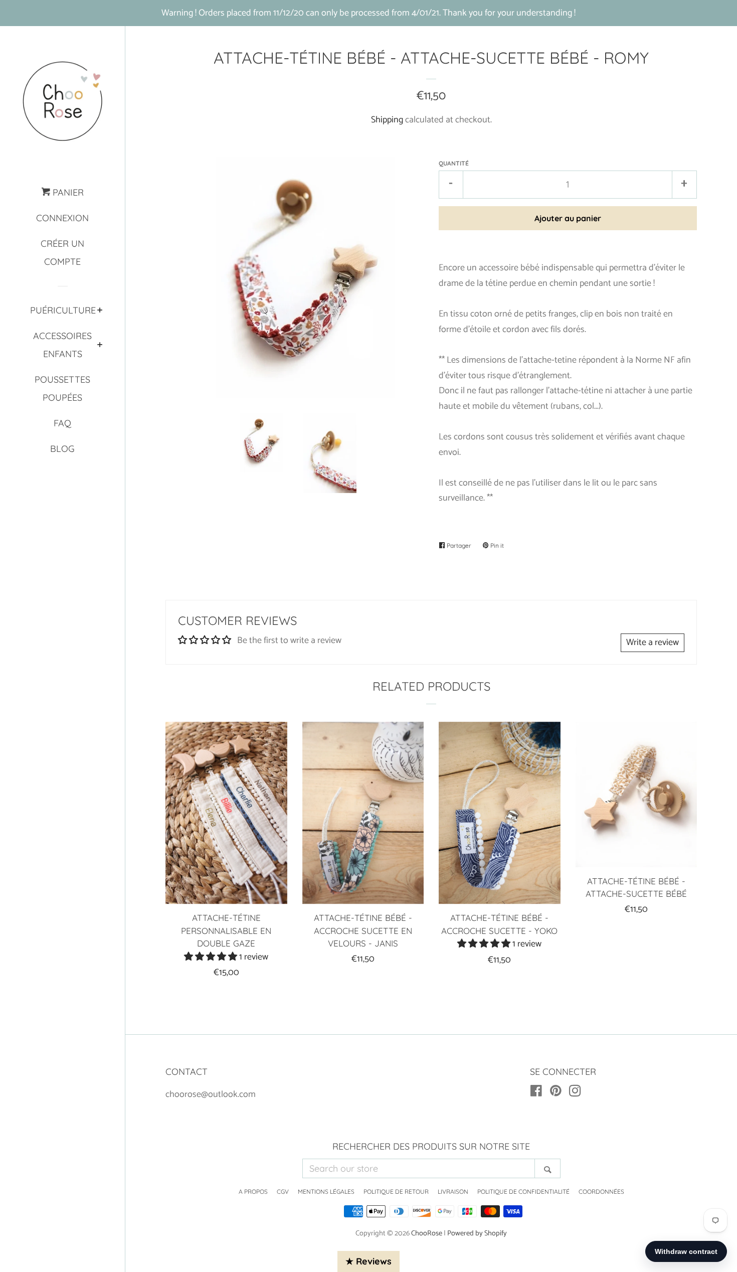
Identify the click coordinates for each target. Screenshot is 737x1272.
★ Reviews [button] (368, 1261)
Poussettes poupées (62, 388)
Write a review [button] (652, 642)
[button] (211, 957)
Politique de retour (396, 1191)
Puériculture (62, 310)
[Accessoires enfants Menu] (100, 345)
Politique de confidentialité (523, 1191)
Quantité (454, 163)
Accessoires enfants (62, 345)
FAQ (62, 423)
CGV (283, 1191)
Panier (67, 192)
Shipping (387, 119)
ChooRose (426, 1233)
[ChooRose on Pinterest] (555, 1092)
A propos (253, 1191)
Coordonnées (601, 1191)
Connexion (62, 218)
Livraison (453, 1191)
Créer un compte (62, 252)
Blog (62, 448)
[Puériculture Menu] (100, 310)
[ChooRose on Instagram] (575, 1092)
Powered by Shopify (477, 1233)
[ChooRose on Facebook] (536, 1092)
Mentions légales (326, 1191)
